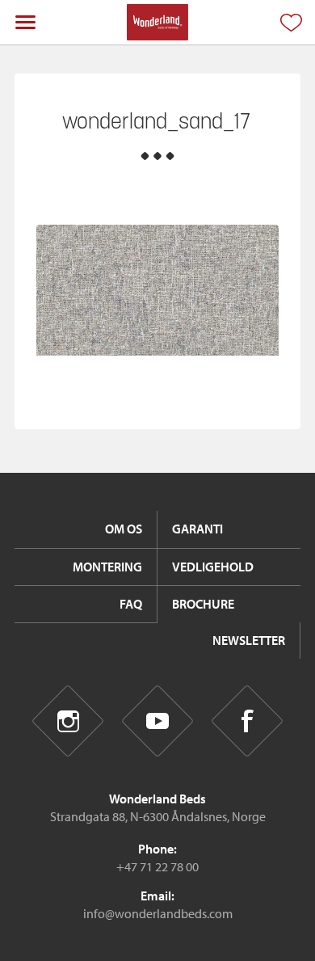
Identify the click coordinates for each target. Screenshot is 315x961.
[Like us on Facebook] (247, 721)
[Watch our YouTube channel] (158, 721)
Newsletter (248, 640)
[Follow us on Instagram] (68, 721)
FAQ (131, 604)
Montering (107, 566)
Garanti (197, 529)
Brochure (203, 604)
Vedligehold (213, 566)
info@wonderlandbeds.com (158, 913)
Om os (123, 529)
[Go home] (157, 22)
